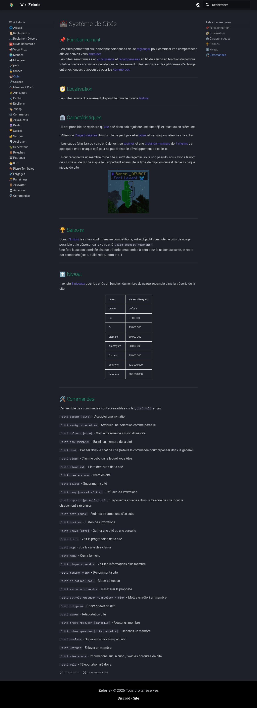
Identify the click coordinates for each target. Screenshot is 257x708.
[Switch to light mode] (198, 5)
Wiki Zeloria (17, 22)
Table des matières (218, 22)
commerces (121, 69)
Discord (124, 698)
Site (136, 698)
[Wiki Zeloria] (12, 5)
